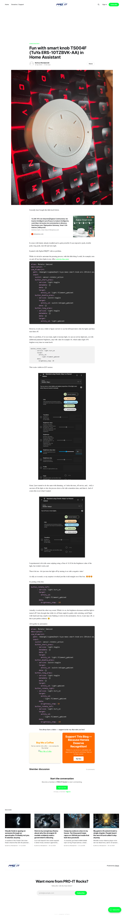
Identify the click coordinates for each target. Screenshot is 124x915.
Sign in (104, 4)
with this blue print (62, 259)
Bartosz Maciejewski (42, 63)
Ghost (117, 866)
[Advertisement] (62, 22)
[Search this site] (98, 4)
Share (91, 64)
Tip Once (78, 759)
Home (7, 4)
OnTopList (67, 914)
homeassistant (34, 43)
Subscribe (114, 4)
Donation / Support (17, 4)
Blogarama (61, 914)
